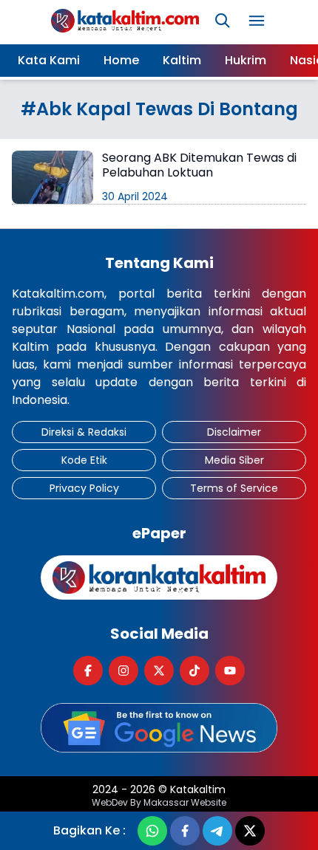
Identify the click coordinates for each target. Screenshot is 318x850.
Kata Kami (49, 60)
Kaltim (182, 60)
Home (121, 60)
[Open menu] (256, 20)
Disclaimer (234, 432)
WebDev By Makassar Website (159, 803)
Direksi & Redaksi (83, 432)
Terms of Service (234, 488)
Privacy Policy (84, 488)
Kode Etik (84, 460)
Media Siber (234, 460)
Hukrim (245, 60)
